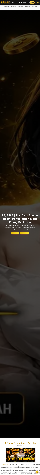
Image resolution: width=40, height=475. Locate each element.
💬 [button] (37, 472)
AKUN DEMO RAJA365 (5, 464)
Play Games (24, 233)
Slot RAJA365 (13, 6)
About (24, 2)
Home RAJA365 (6, 6)
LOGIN (32, 2)
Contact (28, 2)
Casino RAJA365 (20, 6)
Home (13, 2)
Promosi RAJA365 (17, 8)
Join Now (15, 233)
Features (20, 2)
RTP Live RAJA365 (24, 8)
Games (16, 2)
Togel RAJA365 (34, 6)
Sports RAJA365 (27, 6)
